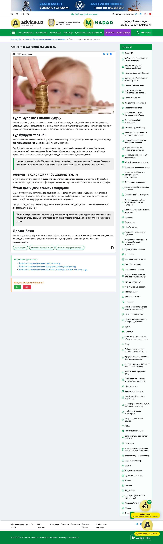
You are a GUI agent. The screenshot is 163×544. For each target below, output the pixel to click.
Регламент (75, 524)
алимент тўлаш (20, 248)
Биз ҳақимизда (25, 32)
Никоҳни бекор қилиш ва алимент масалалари (45, 39)
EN (28, 14)
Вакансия (65, 524)
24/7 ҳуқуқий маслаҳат (86, 14)
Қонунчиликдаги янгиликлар (89, 32)
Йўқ (27, 287)
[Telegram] (111, 54)
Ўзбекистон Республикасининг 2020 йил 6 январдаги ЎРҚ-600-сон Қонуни (51, 269)
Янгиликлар (41, 32)
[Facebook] (104, 54)
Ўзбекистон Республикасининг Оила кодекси (38, 263)
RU (23, 14)
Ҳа (17, 287)
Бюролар (68, 32)
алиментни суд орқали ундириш (70, 248)
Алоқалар (54, 524)
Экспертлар (55, 32)
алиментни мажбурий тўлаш (42, 248)
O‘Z (17, 14)
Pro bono (110, 32)
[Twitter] (107, 54)
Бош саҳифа (16, 39)
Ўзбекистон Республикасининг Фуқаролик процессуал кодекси (46, 266)
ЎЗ (12, 14)
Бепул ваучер (123, 32)
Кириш (147, 32)
